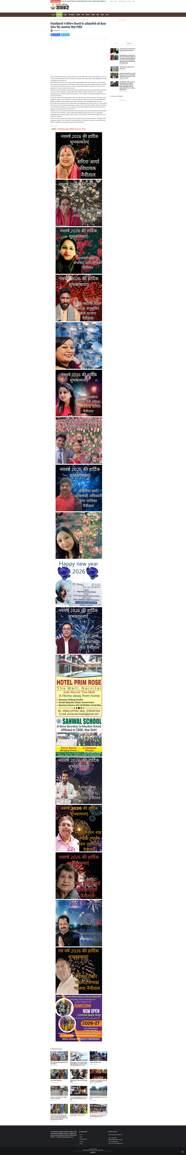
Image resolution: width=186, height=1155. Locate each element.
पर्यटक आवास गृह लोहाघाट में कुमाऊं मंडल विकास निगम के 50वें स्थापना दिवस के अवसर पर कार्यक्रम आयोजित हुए (85, 1)
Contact (129, 1)
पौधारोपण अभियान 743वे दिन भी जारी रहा (77, 1115)
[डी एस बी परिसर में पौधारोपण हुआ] (59, 1074)
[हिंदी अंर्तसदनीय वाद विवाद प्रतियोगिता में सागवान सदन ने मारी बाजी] (59, 1056)
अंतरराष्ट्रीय (71, 14)
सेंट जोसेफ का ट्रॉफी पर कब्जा (95, 1062)
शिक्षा (98, 14)
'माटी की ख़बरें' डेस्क (56, 30)
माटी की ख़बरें (95, 1148)
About (115, 1)
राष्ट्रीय (65, 14)
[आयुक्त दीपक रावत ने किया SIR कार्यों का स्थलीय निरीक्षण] (79, 1074)
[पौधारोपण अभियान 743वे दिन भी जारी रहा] (79, 1109)
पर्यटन (107, 14)
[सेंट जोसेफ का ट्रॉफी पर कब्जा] (98, 1056)
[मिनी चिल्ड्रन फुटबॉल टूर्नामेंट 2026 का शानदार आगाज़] (98, 1091)
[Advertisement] (107, 7)
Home (111, 1)
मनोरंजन (88, 14)
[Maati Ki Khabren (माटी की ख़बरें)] (59, 6)
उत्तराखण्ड (59, 14)
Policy (133, 1)
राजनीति (78, 14)
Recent (116, 43)
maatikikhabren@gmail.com (64, 1137)
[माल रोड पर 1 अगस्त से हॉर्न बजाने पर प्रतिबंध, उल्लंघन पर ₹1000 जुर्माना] (59, 1091)
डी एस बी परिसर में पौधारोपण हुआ (56, 1080)
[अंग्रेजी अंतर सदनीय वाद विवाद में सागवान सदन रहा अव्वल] (114, 69)
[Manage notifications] (182, 1152)
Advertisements (122, 1)
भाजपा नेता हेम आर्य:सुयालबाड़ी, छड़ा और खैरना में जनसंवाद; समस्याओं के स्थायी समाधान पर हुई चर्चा (78, 1099)
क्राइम (93, 14)
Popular (129, 43)
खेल (83, 14)
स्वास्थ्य (102, 14)
